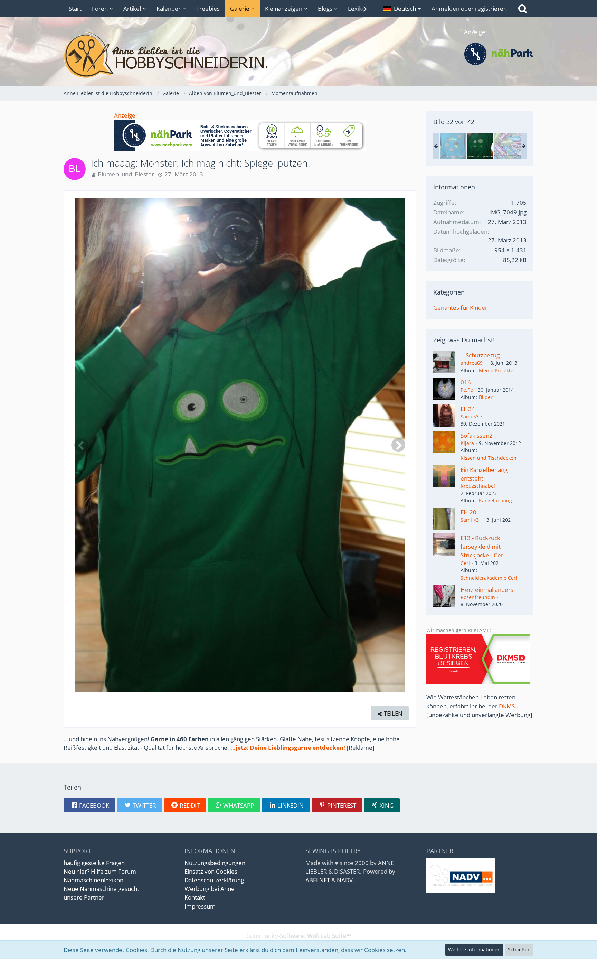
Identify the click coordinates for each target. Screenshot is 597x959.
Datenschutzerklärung (214, 880)
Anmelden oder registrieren (469, 8)
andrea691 (473, 363)
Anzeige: (125, 115)
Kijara (467, 443)
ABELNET (317, 880)
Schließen (519, 949)
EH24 (468, 409)
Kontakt (194, 897)
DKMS (507, 706)
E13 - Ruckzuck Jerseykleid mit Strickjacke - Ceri (483, 546)
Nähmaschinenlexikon (93, 880)
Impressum (200, 906)
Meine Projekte (496, 370)
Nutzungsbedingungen (214, 863)
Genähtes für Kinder (460, 307)
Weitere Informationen (474, 949)
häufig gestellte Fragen (94, 863)
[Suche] (522, 8)
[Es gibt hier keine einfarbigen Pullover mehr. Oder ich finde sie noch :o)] (453, 146)
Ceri (465, 563)
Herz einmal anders (487, 590)
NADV (345, 880)
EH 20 (468, 512)
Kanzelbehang (495, 500)
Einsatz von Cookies (210, 871)
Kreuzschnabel (478, 486)
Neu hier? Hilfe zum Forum (100, 871)
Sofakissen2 (477, 435)
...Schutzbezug (480, 355)
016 (466, 382)
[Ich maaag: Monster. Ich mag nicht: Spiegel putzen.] (480, 146)
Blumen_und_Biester (126, 174)
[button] (402, 8)
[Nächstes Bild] (398, 445)
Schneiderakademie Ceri (489, 578)
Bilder (486, 397)
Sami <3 (470, 416)
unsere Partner (84, 897)
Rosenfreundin (478, 597)
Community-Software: (298, 936)
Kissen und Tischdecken (489, 458)
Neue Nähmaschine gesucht (101, 889)
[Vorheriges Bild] (81, 445)
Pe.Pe (467, 390)
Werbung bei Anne (209, 889)
